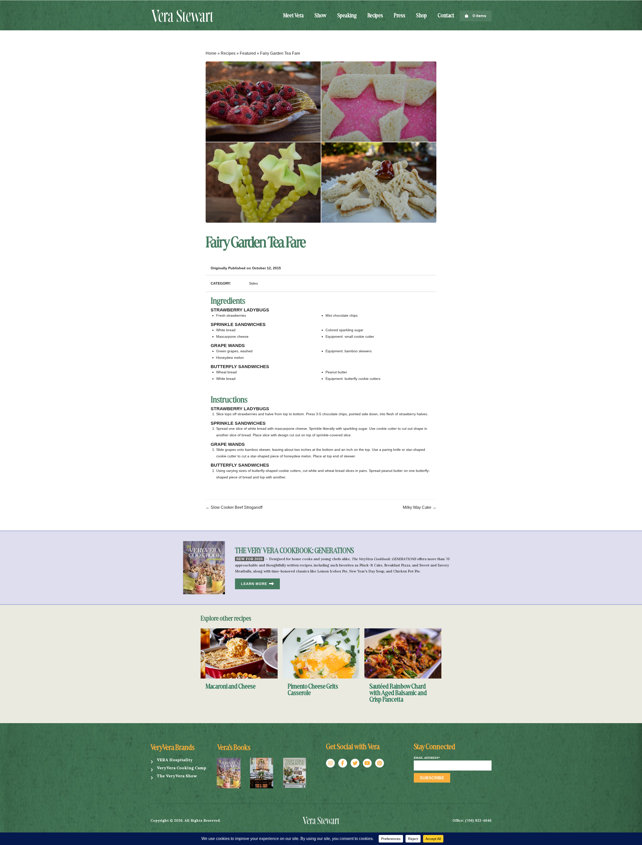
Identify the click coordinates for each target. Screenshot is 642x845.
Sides (253, 283)
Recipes (375, 16)
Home (211, 53)
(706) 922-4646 (478, 820)
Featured (248, 53)
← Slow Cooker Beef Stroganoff (234, 507)
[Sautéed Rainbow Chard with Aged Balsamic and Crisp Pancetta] (402, 653)
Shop (421, 16)
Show (320, 16)
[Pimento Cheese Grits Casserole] (321, 653)
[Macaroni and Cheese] (239, 653)
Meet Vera (293, 16)
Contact (446, 16)
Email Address (427, 757)
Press (399, 16)
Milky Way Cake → (419, 507)
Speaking (347, 16)
